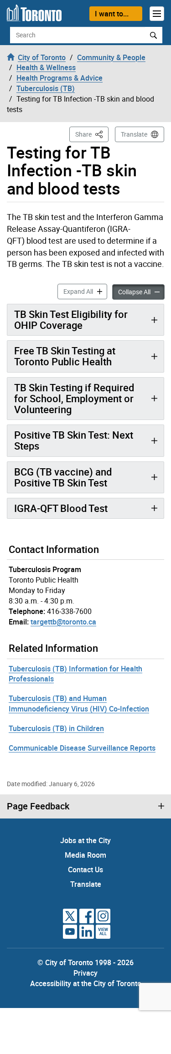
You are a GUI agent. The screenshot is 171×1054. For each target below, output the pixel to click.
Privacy (85, 973)
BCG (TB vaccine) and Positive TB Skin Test (63, 477)
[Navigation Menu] (157, 13)
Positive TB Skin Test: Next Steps (73, 440)
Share (92, 133)
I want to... (112, 14)
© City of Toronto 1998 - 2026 (85, 962)
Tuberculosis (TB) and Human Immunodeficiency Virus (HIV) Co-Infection (79, 703)
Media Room (85, 855)
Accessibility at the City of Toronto (85, 983)
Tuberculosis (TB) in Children (56, 728)
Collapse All (141, 291)
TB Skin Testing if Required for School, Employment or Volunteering (74, 398)
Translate (134, 134)
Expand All (85, 291)
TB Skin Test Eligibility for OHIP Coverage (71, 319)
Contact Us (85, 870)
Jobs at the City (85, 840)
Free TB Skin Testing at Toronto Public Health (64, 356)
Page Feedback (38, 806)
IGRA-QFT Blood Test (61, 508)
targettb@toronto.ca (63, 622)
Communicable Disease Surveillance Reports (82, 748)
